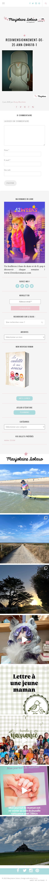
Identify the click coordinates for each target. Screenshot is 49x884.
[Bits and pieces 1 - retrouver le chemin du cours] (24, 539)
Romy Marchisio (19, 102)
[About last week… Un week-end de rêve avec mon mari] (24, 840)
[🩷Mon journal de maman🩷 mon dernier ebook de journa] (24, 790)
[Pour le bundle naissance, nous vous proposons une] (24, 689)
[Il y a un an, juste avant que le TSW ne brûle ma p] (24, 488)
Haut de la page (37, 880)
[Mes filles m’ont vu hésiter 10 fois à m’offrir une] (24, 639)
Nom (6, 150)
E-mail (7, 160)
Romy (35, 878)
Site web (7, 170)
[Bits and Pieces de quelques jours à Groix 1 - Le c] (24, 589)
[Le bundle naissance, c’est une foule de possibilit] (24, 740)
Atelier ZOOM (9, 440)
